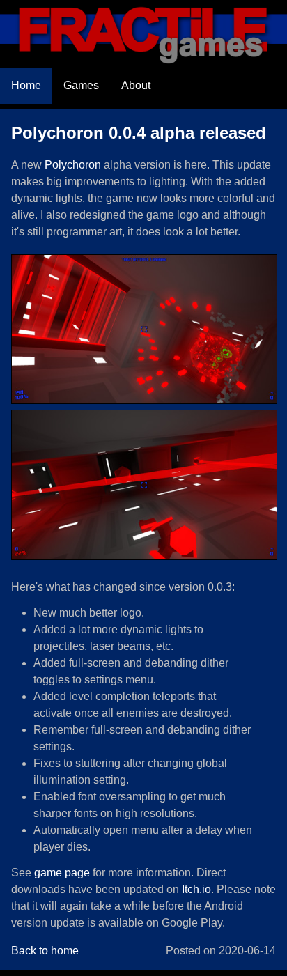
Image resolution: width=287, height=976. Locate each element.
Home (26, 85)
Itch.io (196, 889)
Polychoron (73, 165)
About (135, 85)
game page (62, 872)
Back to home (45, 950)
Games (81, 85)
